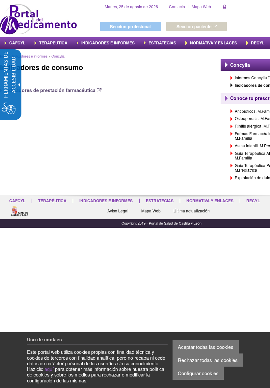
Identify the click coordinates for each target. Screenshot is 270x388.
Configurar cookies (198, 373)
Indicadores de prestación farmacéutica (53, 90)
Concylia (58, 56)
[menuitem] (15, 42)
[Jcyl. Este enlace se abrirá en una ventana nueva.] (19, 210)
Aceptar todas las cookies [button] (205, 346)
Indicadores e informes (29, 56)
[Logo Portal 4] (38, 18)
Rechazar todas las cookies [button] (208, 359)
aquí (49, 368)
